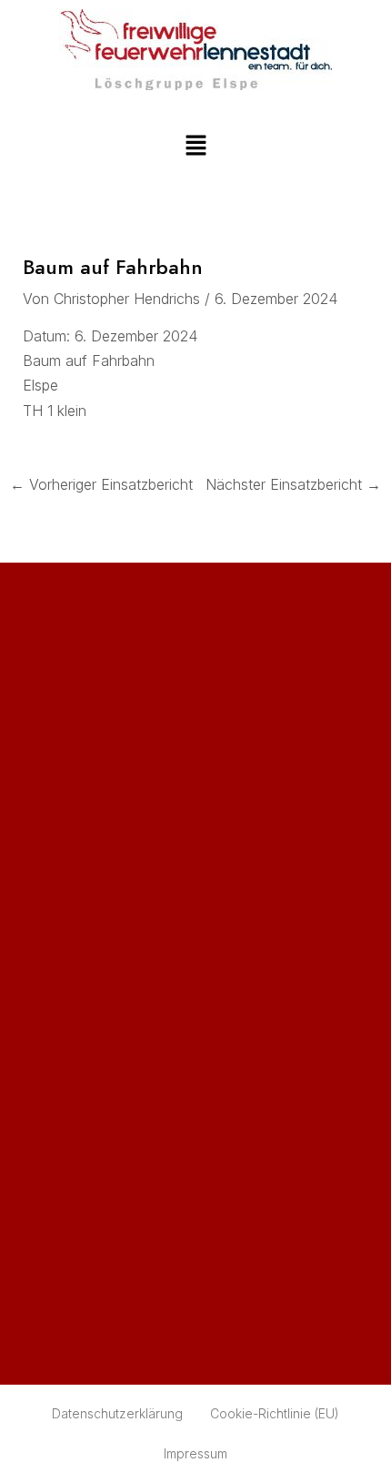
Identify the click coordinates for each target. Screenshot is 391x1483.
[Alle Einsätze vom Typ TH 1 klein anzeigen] (96, 411)
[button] (195, 146)
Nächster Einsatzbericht (293, 484)
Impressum (195, 1453)
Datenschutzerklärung (117, 1413)
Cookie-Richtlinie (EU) (274, 1413)
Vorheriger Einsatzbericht (101, 484)
